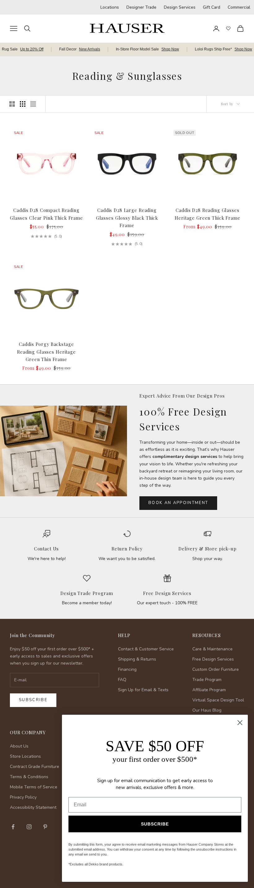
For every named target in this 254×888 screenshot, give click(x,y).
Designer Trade (141, 7)
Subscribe (33, 700)
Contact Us (46, 548)
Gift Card (211, 7)
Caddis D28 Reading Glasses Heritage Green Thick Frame (207, 214)
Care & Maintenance (212, 649)
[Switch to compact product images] (33, 104)
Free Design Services (167, 593)
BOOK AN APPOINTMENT (178, 503)
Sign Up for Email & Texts (143, 690)
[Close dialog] (239, 722)
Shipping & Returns (137, 659)
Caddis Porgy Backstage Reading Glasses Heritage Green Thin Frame (46, 351)
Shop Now (170, 49)
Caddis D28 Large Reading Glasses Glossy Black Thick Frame (127, 217)
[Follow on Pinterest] (45, 827)
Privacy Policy (23, 797)
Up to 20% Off (31, 49)
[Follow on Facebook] (13, 827)
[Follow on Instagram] (29, 827)
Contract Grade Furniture (34, 766)
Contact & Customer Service (146, 649)
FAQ (122, 680)
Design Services (179, 7)
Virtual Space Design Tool (218, 700)
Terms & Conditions (29, 777)
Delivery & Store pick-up (207, 548)
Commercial (239, 7)
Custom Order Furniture (215, 669)
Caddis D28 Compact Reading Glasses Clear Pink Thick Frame (46, 214)
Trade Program (206, 680)
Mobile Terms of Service (33, 787)
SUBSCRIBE (155, 823)
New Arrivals (89, 49)
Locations (109, 7)
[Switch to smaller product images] (22, 104)
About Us (19, 746)
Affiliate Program (209, 690)
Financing (127, 669)
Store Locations (25, 756)
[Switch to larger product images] (12, 104)
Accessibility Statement (33, 807)
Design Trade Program (86, 593)
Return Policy (127, 548)
